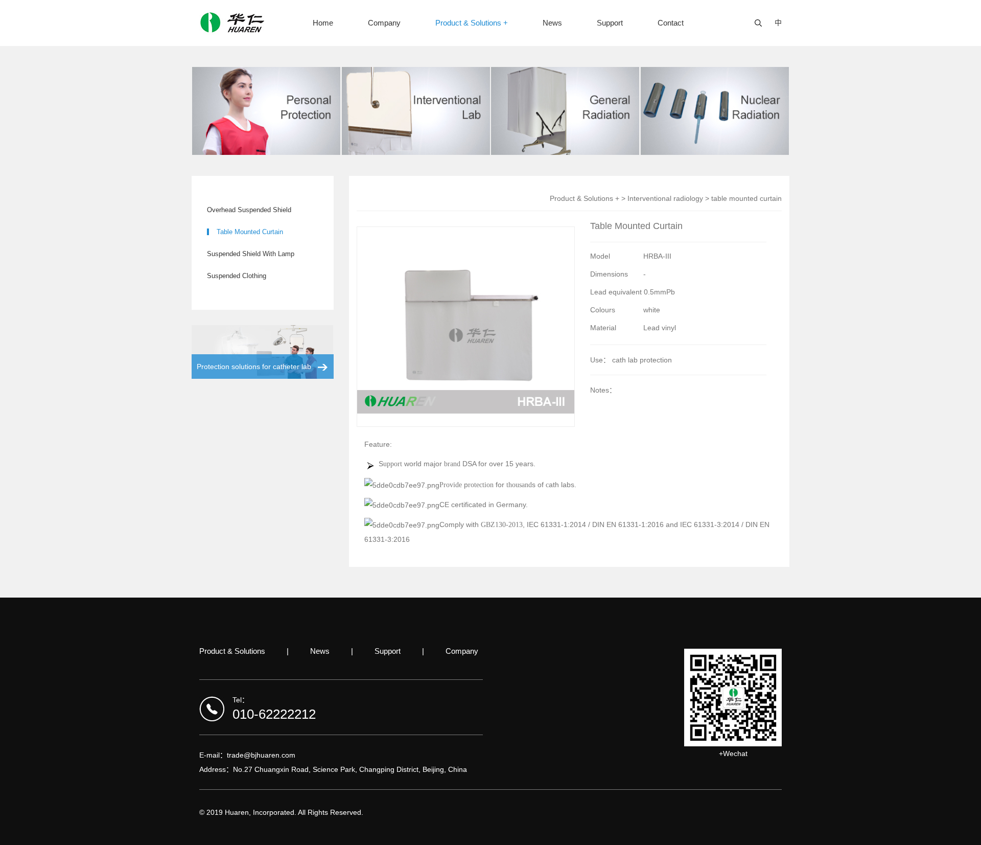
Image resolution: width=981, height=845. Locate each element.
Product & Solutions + (471, 22)
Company (384, 22)
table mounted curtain (250, 232)
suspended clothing (236, 275)
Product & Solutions (232, 651)
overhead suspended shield (249, 210)
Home (323, 22)
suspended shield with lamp (250, 253)
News (552, 22)
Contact (671, 22)
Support (610, 22)
